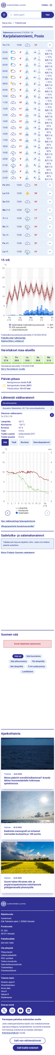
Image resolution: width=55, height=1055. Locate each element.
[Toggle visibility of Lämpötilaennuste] (18, 330)
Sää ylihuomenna (19, 661)
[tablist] (27, 442)
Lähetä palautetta (8, 955)
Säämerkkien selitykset (12, 341)
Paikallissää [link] (20, 23)
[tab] (5, 442)
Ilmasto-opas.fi (8, 982)
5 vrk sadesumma (36, 666)
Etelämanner (6, 997)
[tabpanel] (27, 481)
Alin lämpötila (16, 666)
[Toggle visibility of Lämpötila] (21, 508)
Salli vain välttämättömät (27, 1040)
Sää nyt (17, 656)
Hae (48, 15)
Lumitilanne (27, 671)
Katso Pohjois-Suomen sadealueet (18, 552)
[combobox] (26, 15)
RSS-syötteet (7, 958)
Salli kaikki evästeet (27, 1047)
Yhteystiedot (6, 952)
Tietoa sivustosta (9, 961)
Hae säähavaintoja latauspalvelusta (18, 521)
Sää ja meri (7, 23)
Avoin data (5, 988)
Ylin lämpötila (38, 661)
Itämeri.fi (5, 994)
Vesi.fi (4, 991)
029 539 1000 (7, 943)
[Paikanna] (4, 15)
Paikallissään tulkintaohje (13, 338)
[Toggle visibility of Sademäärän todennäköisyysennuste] (27, 325)
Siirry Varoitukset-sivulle (13, 369)
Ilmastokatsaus (8, 985)
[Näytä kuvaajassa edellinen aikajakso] (7, 513)
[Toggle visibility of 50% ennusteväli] (17, 327)
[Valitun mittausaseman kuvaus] (52, 415)
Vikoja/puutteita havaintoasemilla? (17, 526)
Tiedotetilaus (7, 967)
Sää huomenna (33, 656)
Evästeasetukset (8, 970)
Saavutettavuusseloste (11, 964)
